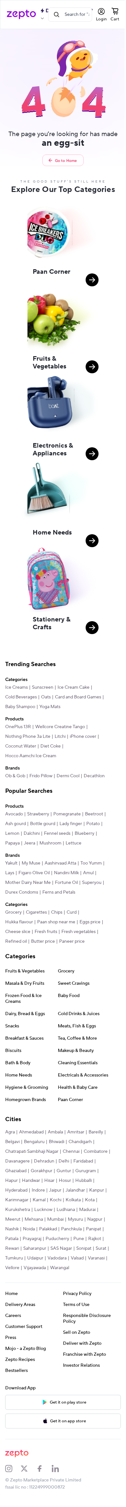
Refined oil (16, 947)
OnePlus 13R (18, 723)
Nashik (12, 1250)
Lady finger (16, 830)
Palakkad (48, 1250)
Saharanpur (34, 1270)
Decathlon (94, 772)
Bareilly (12, 1153)
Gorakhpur (16, 1192)
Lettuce (39, 849)
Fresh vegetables (78, 937)
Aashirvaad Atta (60, 869)
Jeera (84, 839)
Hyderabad (90, 1202)
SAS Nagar (61, 1270)
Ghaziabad (79, 1182)
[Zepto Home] (21, 14)
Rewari (12, 1270)
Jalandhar (48, 1212)
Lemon (57, 830)
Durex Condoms (21, 898)
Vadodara (71, 1279)
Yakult (11, 869)
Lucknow (43, 1231)
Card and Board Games (78, 693)
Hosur (48, 1202)
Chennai (13, 1173)
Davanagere (66, 1173)
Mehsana (34, 1241)
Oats (46, 693)
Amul (88, 879)
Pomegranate (67, 810)
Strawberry (38, 810)
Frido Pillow (40, 772)
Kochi (55, 1221)
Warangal (80, 1289)
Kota (90, 1221)
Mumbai (55, 1241)
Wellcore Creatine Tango (60, 723)
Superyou (91, 888)
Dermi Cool (68, 772)
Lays (9, 879)
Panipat (93, 1250)
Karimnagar (16, 1221)
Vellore (33, 1289)
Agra (10, 1144)
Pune (78, 1260)
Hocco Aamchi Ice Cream (30, 752)
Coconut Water (20, 742)
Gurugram (60, 1192)
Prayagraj (32, 1260)
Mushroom (16, 849)
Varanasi (13, 1289)
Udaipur (50, 1279)
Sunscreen (42, 683)
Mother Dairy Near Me (28, 888)
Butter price (43, 947)
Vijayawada (56, 1289)
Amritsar (75, 1144)
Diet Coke (50, 742)
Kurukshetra (17, 1231)
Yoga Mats (49, 703)
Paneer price (72, 947)
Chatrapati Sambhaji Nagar (59, 1163)
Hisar (32, 1202)
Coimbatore (38, 1173)
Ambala (55, 1144)
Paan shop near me (56, 928)
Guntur (38, 1192)
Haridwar (14, 1202)
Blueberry (46, 839)
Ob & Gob (15, 772)
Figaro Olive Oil (34, 879)
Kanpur (70, 1212)
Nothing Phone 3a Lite (27, 733)
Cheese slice (17, 937)
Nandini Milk (66, 879)
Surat (10, 1279)
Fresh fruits (46, 937)
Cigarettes (36, 918)
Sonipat (83, 1270)
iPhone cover (83, 733)
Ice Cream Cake (73, 683)
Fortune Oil (66, 888)
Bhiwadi (75, 1153)
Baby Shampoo (20, 703)
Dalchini (76, 830)
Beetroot (14, 820)
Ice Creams (16, 683)
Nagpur (94, 1241)
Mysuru (75, 1241)
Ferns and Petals (58, 898)
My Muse (31, 869)
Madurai (87, 1231)
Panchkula (71, 1250)
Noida (29, 1250)
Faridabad (54, 1182)
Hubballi (66, 1202)
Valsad (92, 1279)
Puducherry (57, 1260)
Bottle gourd (65, 820)
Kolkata (73, 1221)
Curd (72, 918)
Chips (56, 918)
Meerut (12, 1241)
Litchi (60, 733)
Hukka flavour (19, 928)
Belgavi (31, 1153)
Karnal (39, 1221)
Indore (11, 1212)
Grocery (13, 918)
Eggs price (89, 928)
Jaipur (29, 1212)
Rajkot (94, 1260)
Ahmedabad (31, 1144)
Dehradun (15, 1182)
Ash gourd (37, 820)
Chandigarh (16, 1163)
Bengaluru (53, 1153)
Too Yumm (91, 869)
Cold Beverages (21, 693)
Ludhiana (66, 1231)
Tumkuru (29, 1279)
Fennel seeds (18, 839)
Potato (39, 830)
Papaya (67, 839)
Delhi (35, 1182)
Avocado (14, 810)
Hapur (81, 1192)
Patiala (11, 1260)
